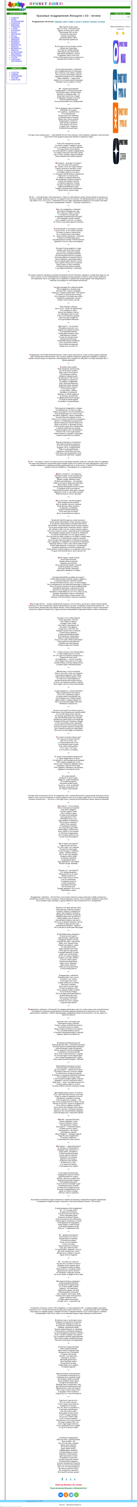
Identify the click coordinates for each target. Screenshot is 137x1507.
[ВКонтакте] (60, 1494)
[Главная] (20, 10)
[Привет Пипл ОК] (120, 132)
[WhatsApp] (76, 1494)
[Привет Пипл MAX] (120, 67)
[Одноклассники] (65, 1494)
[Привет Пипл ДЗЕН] (120, 165)
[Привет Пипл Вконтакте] (120, 100)
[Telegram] (71, 1494)
